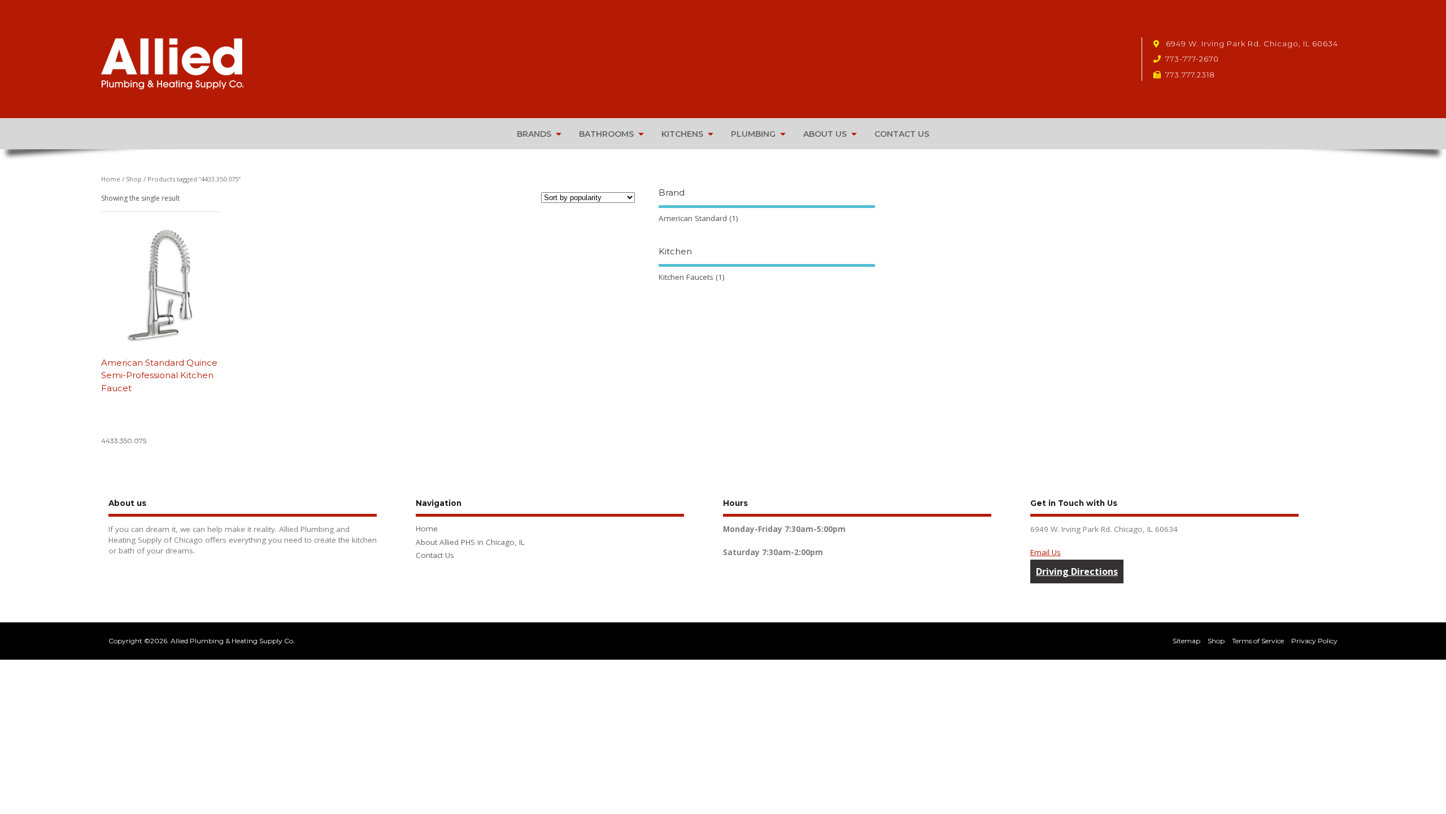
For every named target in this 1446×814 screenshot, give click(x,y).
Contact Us (435, 555)
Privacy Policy (1314, 641)
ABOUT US (825, 134)
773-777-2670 (1192, 58)
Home (110, 179)
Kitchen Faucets (686, 277)
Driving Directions (1077, 571)
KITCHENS (682, 134)
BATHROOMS (606, 134)
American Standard (693, 218)
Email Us (1045, 552)
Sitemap (1186, 641)
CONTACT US (901, 134)
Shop (134, 179)
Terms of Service (1258, 641)
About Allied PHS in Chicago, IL (470, 542)
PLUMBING (753, 134)
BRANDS (534, 134)
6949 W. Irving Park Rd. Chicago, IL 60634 (1251, 43)
